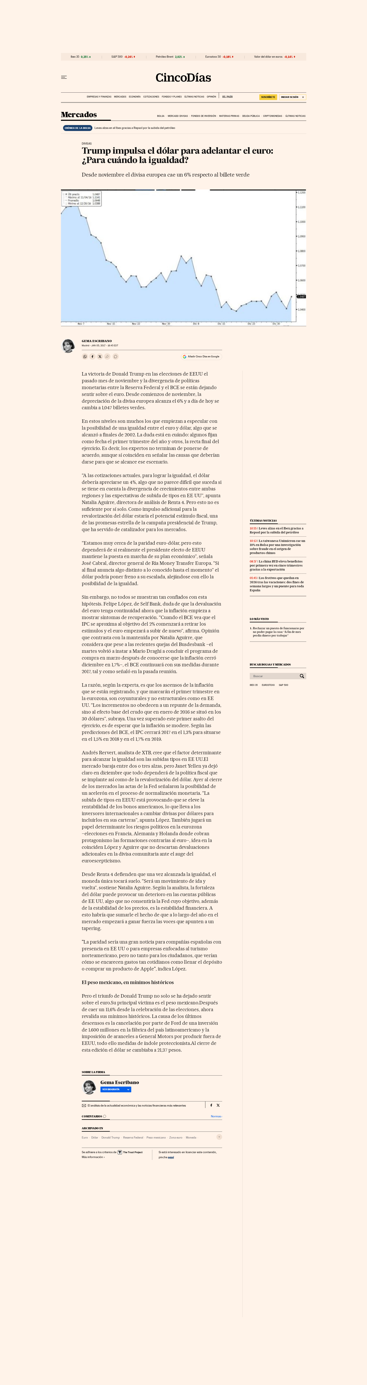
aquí (171, 1157)
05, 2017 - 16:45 (104, 345)
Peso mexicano (156, 1137)
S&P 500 (117, 56)
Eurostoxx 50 (213, 56)
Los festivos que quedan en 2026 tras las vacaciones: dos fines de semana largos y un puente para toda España (277, 584)
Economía (135, 96)
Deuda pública (251, 116)
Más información (92, 1157)
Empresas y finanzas (99, 96)
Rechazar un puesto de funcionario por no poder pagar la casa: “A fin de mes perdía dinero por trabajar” (278, 631)
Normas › (216, 1116)
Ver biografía (111, 1089)
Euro (85, 1137)
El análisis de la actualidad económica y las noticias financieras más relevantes (137, 1105)
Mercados (120, 96)
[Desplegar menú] (64, 77)
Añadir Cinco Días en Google (203, 356)
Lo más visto (259, 619)
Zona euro (175, 1137)
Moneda (191, 1137)
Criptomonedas (272, 116)
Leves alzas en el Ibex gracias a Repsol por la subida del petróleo (135, 127)
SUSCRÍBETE (268, 97)
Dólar (94, 1137)
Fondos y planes (172, 96)
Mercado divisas (178, 116)
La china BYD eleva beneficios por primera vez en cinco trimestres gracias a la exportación (276, 565)
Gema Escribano (97, 341)
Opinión (211, 96)
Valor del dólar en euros (268, 56)
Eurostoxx (268, 685)
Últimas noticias (194, 96)
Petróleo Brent (164, 56)
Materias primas (229, 116)
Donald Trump (111, 1137)
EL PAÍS (226, 95)
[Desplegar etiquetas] (219, 1137)
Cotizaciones (151, 96)
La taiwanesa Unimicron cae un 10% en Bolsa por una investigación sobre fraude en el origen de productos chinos (277, 547)
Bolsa (161, 116)
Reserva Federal (133, 1137)
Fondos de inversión (203, 116)
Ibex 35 (75, 56)
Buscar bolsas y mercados (270, 664)
